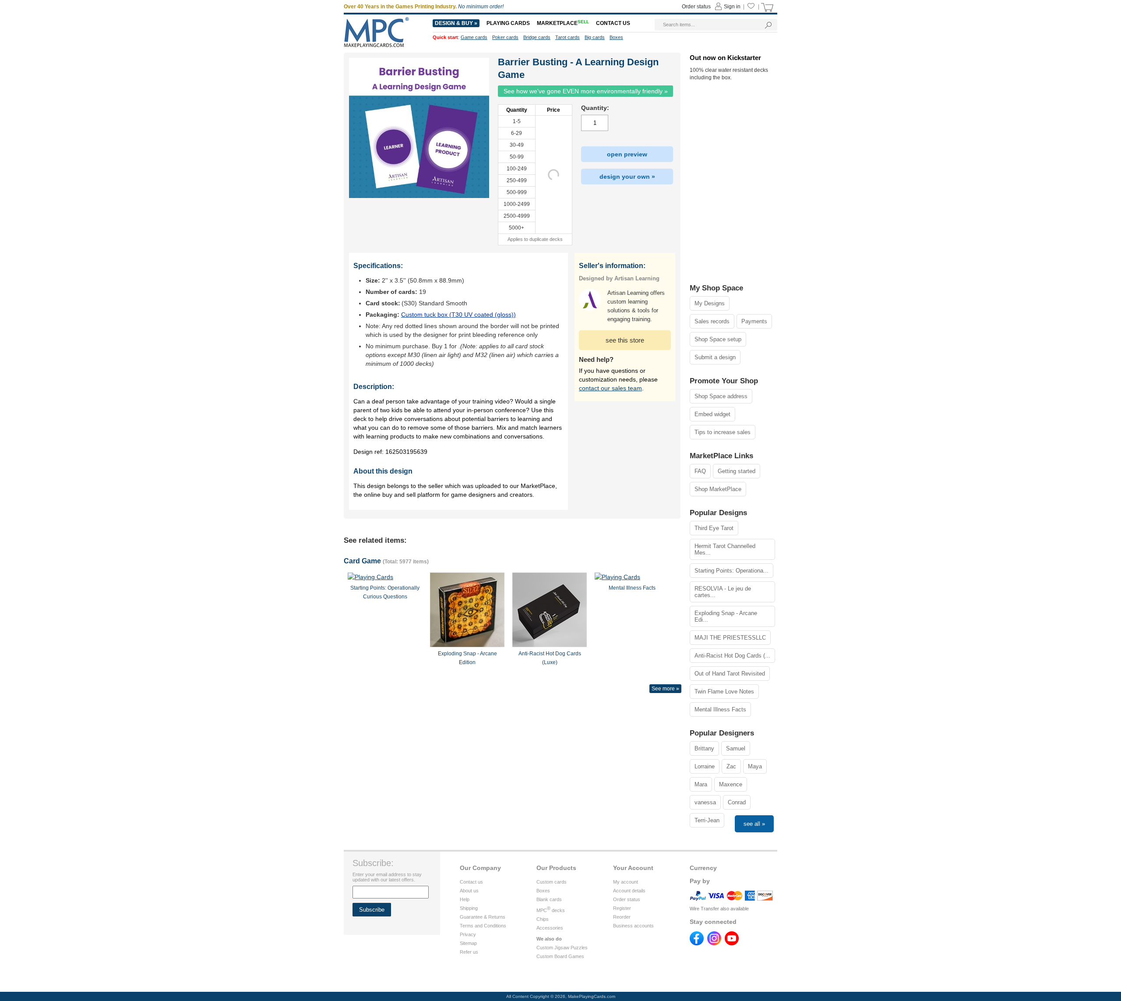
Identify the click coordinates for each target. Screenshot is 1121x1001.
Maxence (730, 784)
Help (464, 899)
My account (625, 881)
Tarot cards (567, 37)
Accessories (549, 927)
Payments (754, 321)
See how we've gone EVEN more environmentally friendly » (586, 91)
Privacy (468, 934)
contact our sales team (610, 388)
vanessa (705, 802)
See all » (754, 824)
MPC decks (550, 910)
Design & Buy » (456, 23)
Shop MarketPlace (717, 489)
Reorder (622, 917)
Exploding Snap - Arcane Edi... (725, 616)
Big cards (595, 37)
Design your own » (627, 176)
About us (469, 890)
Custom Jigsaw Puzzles (562, 947)
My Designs (709, 303)
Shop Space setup (717, 339)
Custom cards (551, 881)
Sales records (712, 321)
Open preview (627, 154)
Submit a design (715, 357)
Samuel (735, 748)
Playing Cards (508, 23)
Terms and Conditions (483, 925)
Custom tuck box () (458, 314)
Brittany (704, 748)
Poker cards (505, 37)
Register (622, 908)
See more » (665, 689)
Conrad (737, 802)
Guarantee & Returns (482, 917)
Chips (542, 919)
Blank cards (549, 899)
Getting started (736, 471)
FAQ (700, 471)
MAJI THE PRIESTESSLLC (730, 637)
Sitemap (468, 943)
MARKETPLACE (563, 23)
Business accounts (633, 925)
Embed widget (712, 414)
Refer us (469, 952)
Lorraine (704, 766)
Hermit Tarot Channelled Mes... (724, 549)
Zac (731, 766)
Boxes (543, 890)
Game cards (474, 37)
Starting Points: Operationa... (731, 570)
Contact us (471, 881)
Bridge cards (536, 37)
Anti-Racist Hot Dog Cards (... (732, 655)
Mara (700, 784)
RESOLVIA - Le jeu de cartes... (722, 591)
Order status (626, 899)
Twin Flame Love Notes (724, 691)
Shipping (469, 908)
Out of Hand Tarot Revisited (729, 673)
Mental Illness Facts (720, 709)
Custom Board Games (560, 956)
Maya (755, 766)
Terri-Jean (706, 820)
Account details (629, 890)
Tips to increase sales (722, 432)
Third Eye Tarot (713, 528)
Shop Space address (720, 396)
